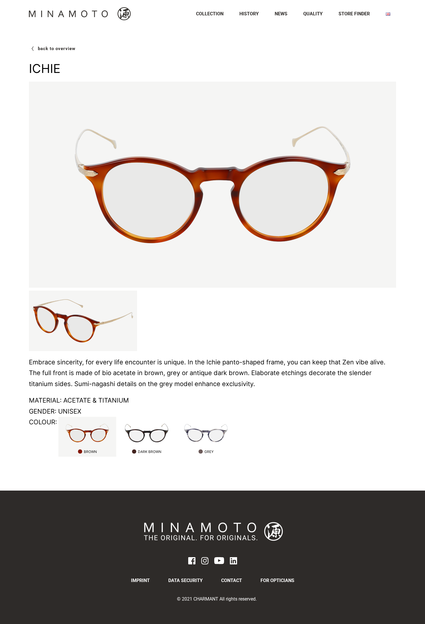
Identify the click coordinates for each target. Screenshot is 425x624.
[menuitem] (210, 14)
